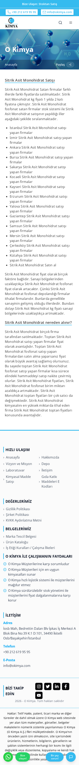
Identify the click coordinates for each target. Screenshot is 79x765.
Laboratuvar (14, 470)
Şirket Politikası (16, 514)
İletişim (45, 470)
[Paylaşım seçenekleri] (70, 64)
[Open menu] (70, 23)
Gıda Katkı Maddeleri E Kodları (49, 481)
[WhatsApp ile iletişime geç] (8, 757)
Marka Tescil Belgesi (19, 536)
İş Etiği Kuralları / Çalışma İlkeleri (29, 548)
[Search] (60, 22)
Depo (44, 464)
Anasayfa (11, 64)
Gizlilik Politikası (16, 509)
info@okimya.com (59, 12)
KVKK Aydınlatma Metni (22, 520)
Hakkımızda (49, 457)
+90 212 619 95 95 (24, 12)
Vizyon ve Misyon (17, 464)
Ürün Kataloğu (15, 542)
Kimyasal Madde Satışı (17, 479)
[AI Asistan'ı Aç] (71, 757)
